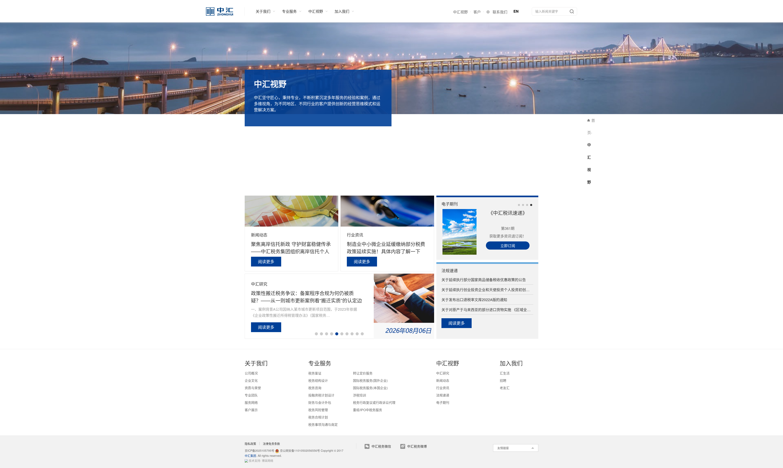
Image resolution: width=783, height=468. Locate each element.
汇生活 (505, 373)
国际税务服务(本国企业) (370, 387)
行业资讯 (355, 235)
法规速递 (449, 270)
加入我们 (511, 363)
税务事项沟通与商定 (323, 424)
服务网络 (251, 402)
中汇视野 (447, 363)
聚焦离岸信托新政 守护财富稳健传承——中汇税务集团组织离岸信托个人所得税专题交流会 (291, 247)
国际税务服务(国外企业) (370, 380)
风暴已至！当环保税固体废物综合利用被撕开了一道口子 (305, 296)
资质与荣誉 (253, 387)
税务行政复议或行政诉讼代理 (374, 402)
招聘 (503, 380)
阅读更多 (266, 261)
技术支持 (254, 460)
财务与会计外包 (319, 402)
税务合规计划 (318, 417)
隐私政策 (250, 443)
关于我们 (256, 363)
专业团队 (251, 395)
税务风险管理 (318, 409)
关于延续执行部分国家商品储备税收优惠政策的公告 (483, 279)
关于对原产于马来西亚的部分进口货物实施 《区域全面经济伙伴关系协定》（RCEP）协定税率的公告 (487, 309)
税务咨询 (314, 387)
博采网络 (267, 460)
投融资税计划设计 (321, 395)
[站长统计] (246, 460)
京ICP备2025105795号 (260, 450)
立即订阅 (507, 245)
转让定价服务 (363, 373)
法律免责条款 (271, 443)
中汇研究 (259, 284)
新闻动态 (259, 235)
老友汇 (505, 387)
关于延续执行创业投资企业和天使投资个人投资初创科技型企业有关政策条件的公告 (487, 289)
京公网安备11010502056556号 (299, 450)
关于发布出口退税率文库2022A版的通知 (474, 299)
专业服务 (319, 363)
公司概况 (251, 373)
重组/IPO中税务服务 (367, 409)
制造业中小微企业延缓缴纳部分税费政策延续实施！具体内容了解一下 (386, 247)
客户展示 (251, 409)
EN (516, 11)
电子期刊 (449, 204)
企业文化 (251, 380)
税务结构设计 (318, 380)
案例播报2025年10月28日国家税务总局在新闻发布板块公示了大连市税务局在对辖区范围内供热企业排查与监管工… (307, 312)
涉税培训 (359, 395)
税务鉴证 (314, 373)
